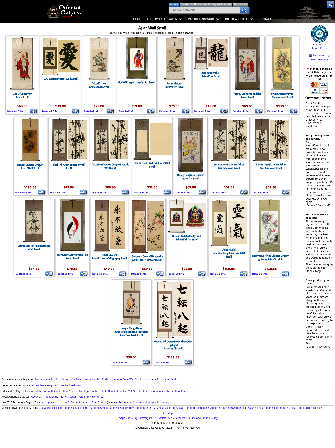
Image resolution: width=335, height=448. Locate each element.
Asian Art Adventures (91, 396)
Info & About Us (236, 19)
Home (137, 19)
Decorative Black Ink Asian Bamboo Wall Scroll (271, 166)
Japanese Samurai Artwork (161, 379)
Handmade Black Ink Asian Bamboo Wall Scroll (229, 166)
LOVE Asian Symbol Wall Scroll (61, 79)
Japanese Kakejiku (51, 407)
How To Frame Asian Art (76, 402)
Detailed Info (15, 111)
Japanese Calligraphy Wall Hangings (175, 407)
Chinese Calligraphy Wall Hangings (130, 407)
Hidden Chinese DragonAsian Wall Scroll (30, 166)
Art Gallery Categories (45, 385)
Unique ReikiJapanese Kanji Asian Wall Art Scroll (228, 253)
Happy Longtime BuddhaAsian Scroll (247, 95)
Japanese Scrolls (207, 407)
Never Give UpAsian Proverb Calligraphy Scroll (109, 256)
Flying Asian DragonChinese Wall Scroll (282, 95)
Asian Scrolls (255, 407)
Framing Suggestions (47, 402)
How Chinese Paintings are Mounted (84, 391)
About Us (36, 396)
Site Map (167, 413)
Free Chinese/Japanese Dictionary (111, 402)
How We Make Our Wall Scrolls (43, 391)
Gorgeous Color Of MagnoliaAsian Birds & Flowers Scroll (147, 258)
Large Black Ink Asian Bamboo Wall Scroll (34, 247)
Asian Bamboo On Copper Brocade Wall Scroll (110, 166)
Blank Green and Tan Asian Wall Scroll (152, 164)
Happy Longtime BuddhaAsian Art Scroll (190, 176)
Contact (265, 19)
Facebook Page (321, 55)
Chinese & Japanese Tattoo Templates (165, 391)
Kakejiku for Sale (71, 379)
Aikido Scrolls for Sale (309, 407)
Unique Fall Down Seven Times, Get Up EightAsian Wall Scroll (173, 345)
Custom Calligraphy (162, 19)
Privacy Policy (148, 418)
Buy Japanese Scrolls (47, 379)
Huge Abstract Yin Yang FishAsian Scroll (72, 256)
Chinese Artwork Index (232, 407)
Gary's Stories (68, 396)
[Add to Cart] (33, 111)
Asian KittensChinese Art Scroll (174, 85)
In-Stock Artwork (201, 19)
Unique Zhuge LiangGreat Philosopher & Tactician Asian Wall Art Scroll (131, 332)
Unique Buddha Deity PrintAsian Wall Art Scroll (186, 237)
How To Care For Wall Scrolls (124, 391)
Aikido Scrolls (91, 379)
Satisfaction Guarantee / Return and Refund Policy (188, 418)
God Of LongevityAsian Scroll (22, 95)
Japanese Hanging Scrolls (280, 407)
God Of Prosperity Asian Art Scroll (136, 82)
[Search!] (244, 10)
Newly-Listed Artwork (72, 385)
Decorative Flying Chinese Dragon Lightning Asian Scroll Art (270, 257)
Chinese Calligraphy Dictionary (151, 402)
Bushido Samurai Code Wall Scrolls (122, 379)
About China (51, 396)
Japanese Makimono (75, 407)
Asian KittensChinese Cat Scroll (99, 85)
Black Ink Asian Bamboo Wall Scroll (68, 166)
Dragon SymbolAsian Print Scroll (211, 74)
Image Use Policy (127, 418)
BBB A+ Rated (319, 59)
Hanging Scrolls (99, 407)
